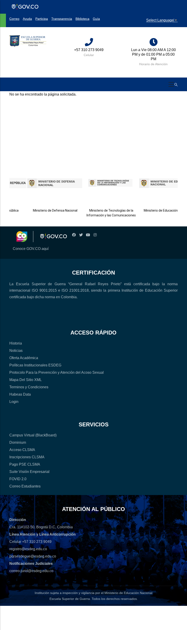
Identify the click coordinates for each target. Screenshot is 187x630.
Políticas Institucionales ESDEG (35, 365)
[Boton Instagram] (95, 235)
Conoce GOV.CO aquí (31, 249)
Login (13, 402)
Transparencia (61, 19)
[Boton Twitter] (81, 235)
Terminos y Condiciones (28, 387)
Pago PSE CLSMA (24, 464)
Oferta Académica (23, 358)
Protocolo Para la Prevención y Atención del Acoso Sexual (56, 372)
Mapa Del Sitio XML (25, 380)
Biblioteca (82, 19)
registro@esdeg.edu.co (28, 549)
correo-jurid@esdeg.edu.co (31, 571)
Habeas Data (20, 394)
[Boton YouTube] (88, 235)
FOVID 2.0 (17, 479)
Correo (14, 19)
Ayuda (27, 19)
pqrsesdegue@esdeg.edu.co (32, 556)
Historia (15, 343)
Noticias (16, 351)
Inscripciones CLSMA (26, 457)
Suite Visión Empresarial (29, 472)
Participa (41, 19)
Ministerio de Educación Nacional (160, 210)
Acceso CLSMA (22, 450)
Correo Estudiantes (25, 486)
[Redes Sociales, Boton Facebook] (74, 235)
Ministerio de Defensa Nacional (48, 210)
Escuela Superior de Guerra (69, 599)
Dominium (17, 442)
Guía (96, 19)
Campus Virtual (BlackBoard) (33, 435)
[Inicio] (27, 41)
